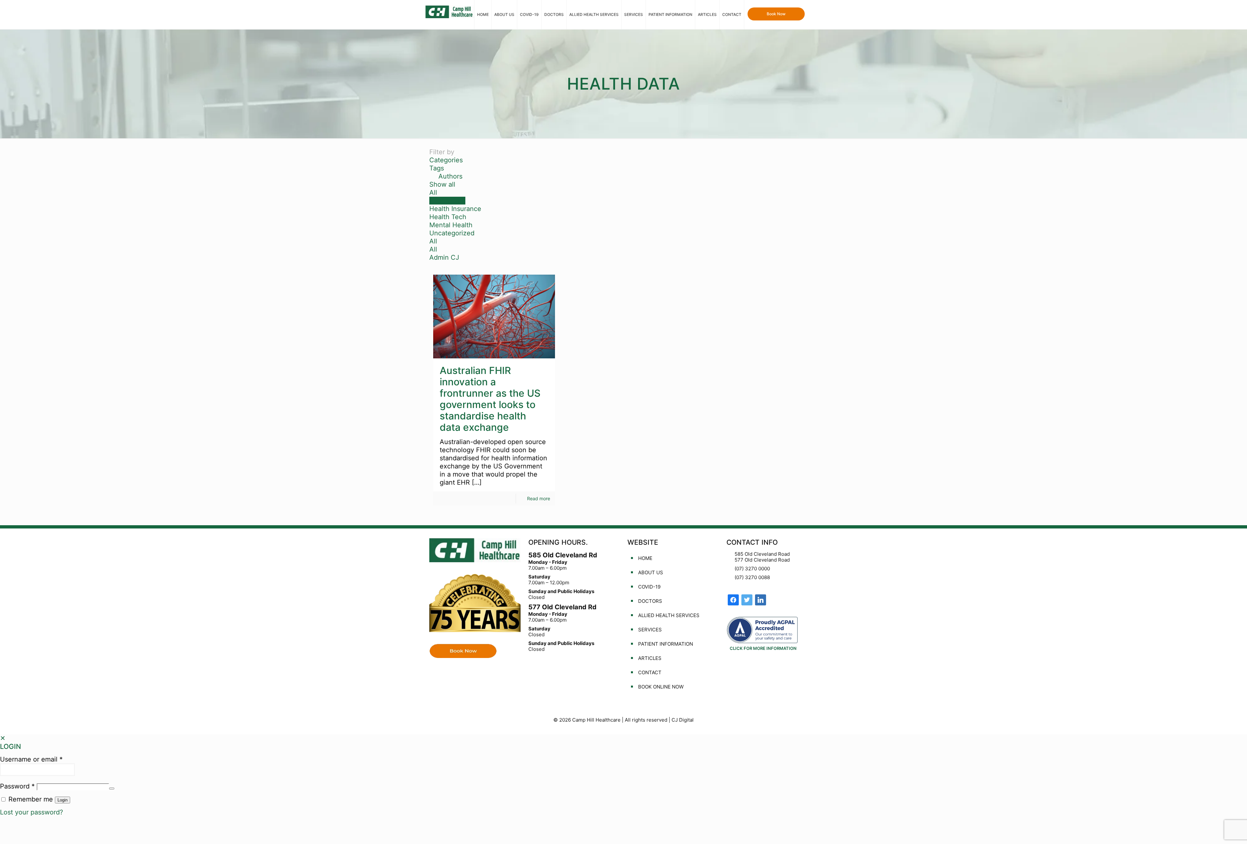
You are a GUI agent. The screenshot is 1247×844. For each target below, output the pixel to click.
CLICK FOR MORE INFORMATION (763, 648)
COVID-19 (649, 587)
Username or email (31, 759)
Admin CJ (444, 257)
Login (62, 800)
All (433, 192)
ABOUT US (650, 572)
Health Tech (447, 217)
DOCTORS (650, 601)
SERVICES (650, 630)
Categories (446, 160)
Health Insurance (455, 209)
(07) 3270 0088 (752, 577)
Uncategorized (451, 233)
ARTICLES (649, 658)
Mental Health (450, 225)
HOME (645, 558)
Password (17, 786)
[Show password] (111, 788)
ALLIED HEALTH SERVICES (668, 615)
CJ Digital (683, 720)
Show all (442, 184)
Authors (450, 176)
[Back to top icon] (1216, 831)
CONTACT (649, 672)
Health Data (447, 201)
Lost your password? (31, 812)
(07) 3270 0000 (752, 568)
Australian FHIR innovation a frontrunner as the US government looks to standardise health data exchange (490, 399)
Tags (436, 168)
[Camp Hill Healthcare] (449, 11)
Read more (538, 498)
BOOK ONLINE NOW (661, 687)
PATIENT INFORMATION (665, 644)
